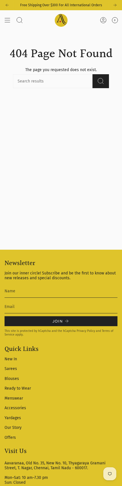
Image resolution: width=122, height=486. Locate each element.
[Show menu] (7, 20)
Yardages (13, 417)
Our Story (13, 427)
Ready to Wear (18, 388)
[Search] (100, 81)
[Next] (114, 5)
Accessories (15, 408)
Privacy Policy (86, 331)
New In (11, 359)
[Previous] (7, 5)
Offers (10, 437)
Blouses (12, 378)
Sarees (11, 368)
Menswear (14, 398)
